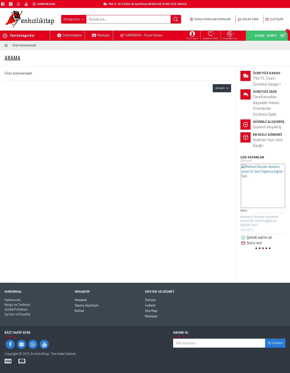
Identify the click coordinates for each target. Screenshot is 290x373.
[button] (256, 248)
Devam (220, 88)
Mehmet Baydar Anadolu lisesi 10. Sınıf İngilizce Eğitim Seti (259, 221)
